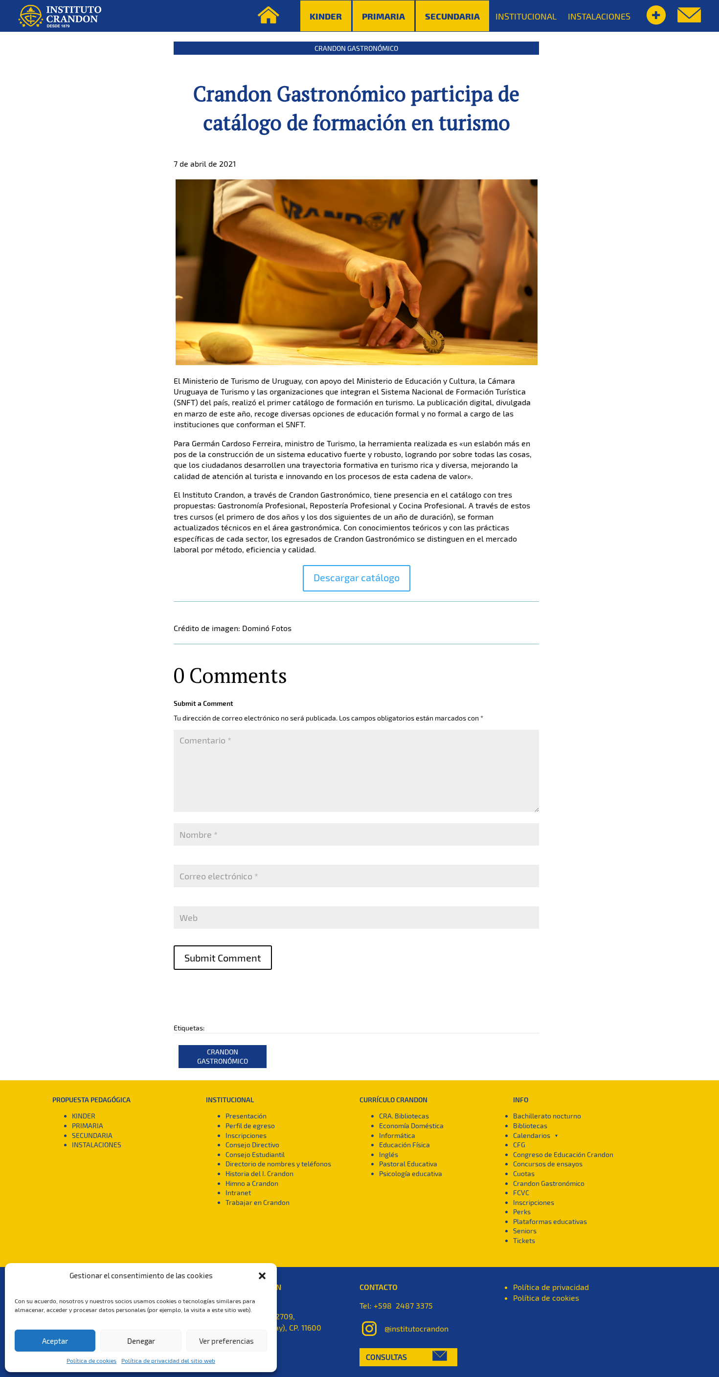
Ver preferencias (226, 1340)
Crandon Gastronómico (356, 48)
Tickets (524, 1240)
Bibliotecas (530, 1125)
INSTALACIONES (599, 16)
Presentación (246, 1116)
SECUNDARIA (92, 1135)
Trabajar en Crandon (257, 1202)
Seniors (525, 1230)
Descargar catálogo (357, 577)
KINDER (83, 1116)
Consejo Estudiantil (255, 1154)
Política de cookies (91, 1360)
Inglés (388, 1154)
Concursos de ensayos (548, 1163)
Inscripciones (246, 1135)
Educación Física (404, 1144)
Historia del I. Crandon (259, 1173)
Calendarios (531, 1135)
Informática (397, 1135)
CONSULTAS (386, 1356)
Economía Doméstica (411, 1125)
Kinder (326, 16)
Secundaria (452, 16)
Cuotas (524, 1173)
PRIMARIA (87, 1125)
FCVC (521, 1192)
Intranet (238, 1192)
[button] (262, 1276)
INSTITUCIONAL (526, 16)
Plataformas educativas (550, 1221)
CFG (519, 1144)
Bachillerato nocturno (547, 1116)
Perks (522, 1211)
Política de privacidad (551, 1286)
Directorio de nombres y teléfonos (278, 1163)
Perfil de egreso (250, 1125)
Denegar (141, 1340)
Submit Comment (222, 957)
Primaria (383, 16)
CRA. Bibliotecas (404, 1116)
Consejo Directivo (252, 1144)
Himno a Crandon (251, 1183)
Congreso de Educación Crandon (563, 1154)
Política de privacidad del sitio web (168, 1360)
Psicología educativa (410, 1173)
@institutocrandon (416, 1328)
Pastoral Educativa (408, 1163)
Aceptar (55, 1340)
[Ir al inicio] (59, 16)
